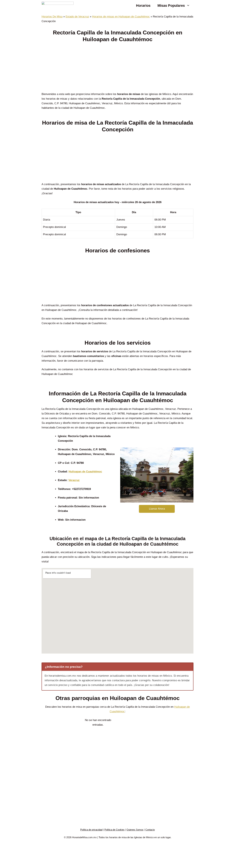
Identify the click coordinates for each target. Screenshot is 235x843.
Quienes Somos (134, 829)
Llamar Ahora (157, 508)
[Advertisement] (117, 68)
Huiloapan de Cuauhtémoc (85, 471)
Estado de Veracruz (77, 16)
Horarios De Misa (52, 16)
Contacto (150, 829)
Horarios (143, 6)
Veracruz (74, 480)
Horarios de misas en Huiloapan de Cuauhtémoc (121, 16)
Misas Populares (171, 6)
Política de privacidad (91, 829)
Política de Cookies (114, 829)
